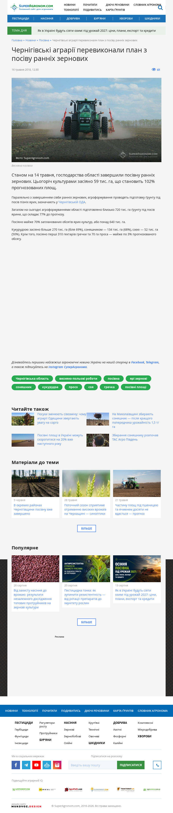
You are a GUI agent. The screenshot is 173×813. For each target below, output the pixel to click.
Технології (71, 10)
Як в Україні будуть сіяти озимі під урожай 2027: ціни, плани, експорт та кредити (97, 31)
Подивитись (92, 10)
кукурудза (50, 387)
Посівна (44, 40)
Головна (17, 40)
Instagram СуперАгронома (68, 367)
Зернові (69, 729)
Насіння (47, 18)
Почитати (90, 5)
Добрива (73, 18)
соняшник (24, 387)
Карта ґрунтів (115, 10)
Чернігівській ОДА (71, 202)
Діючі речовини (117, 5)
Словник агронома (147, 5)
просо (73, 387)
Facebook (137, 362)
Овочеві (94, 736)
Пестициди (20, 18)
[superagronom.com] (32, 7)
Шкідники (152, 18)
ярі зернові (138, 378)
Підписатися (131, 765)
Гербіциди (21, 729)
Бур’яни (99, 18)
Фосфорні (119, 736)
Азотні (117, 729)
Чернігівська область (32, 378)
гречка (109, 387)
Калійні (118, 743)
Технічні (94, 729)
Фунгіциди (21, 736)
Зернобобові (72, 736)
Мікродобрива (147, 729)
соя (90, 387)
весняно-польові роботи (78, 378)
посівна (113, 378)
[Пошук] (160, 7)
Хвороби (126, 18)
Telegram (152, 362)
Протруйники (48, 733)
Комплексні (145, 723)
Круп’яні (94, 723)
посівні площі (135, 387)
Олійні (68, 743)
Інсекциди (21, 743)
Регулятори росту (47, 724)
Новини (70, 5)
